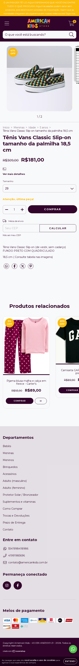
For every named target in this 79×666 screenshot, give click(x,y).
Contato (8, 529)
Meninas (19, 127)
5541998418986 (18, 548)
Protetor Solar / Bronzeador (20, 494)
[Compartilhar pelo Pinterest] (30, 267)
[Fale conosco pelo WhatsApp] (73, 649)
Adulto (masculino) (15, 481)
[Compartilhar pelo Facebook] (15, 267)
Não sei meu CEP (12, 235)
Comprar (20, 401)
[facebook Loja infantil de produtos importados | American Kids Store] (18, 585)
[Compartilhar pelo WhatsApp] (6, 266)
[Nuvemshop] (14, 651)
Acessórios (9, 474)
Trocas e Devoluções (16, 515)
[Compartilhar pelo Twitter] (23, 267)
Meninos (8, 460)
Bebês (7, 446)
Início (6, 127)
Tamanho (8, 181)
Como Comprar (12, 508)
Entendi (70, 661)
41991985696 (16, 555)
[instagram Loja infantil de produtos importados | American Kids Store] (7, 585)
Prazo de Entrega (14, 522)
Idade (32, 127)
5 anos (44, 127)
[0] (71, 24)
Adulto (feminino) (14, 487)
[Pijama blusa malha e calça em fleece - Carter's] (41, 401)
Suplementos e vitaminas (19, 501)
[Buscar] (71, 34)
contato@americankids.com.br (28, 562)
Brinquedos (10, 467)
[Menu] (7, 23)
